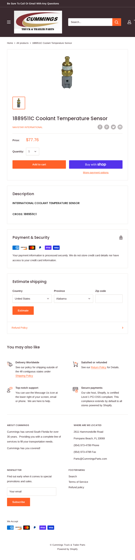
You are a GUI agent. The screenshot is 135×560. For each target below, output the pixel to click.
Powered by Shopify (67, 549)
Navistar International (27, 127)
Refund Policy (20, 327)
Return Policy (98, 367)
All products (23, 43)
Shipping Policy (24, 375)
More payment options (96, 172)
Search (73, 476)
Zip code (100, 290)
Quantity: (18, 151)
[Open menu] (9, 22)
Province (59, 290)
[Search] (116, 22)
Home (10, 43)
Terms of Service (78, 481)
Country (17, 290)
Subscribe (18, 501)
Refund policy (76, 487)
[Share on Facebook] (100, 126)
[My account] (129, 22)
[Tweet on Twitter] (113, 126)
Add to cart (39, 164)
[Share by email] (120, 126)
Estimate (23, 310)
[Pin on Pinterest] (106, 126)
